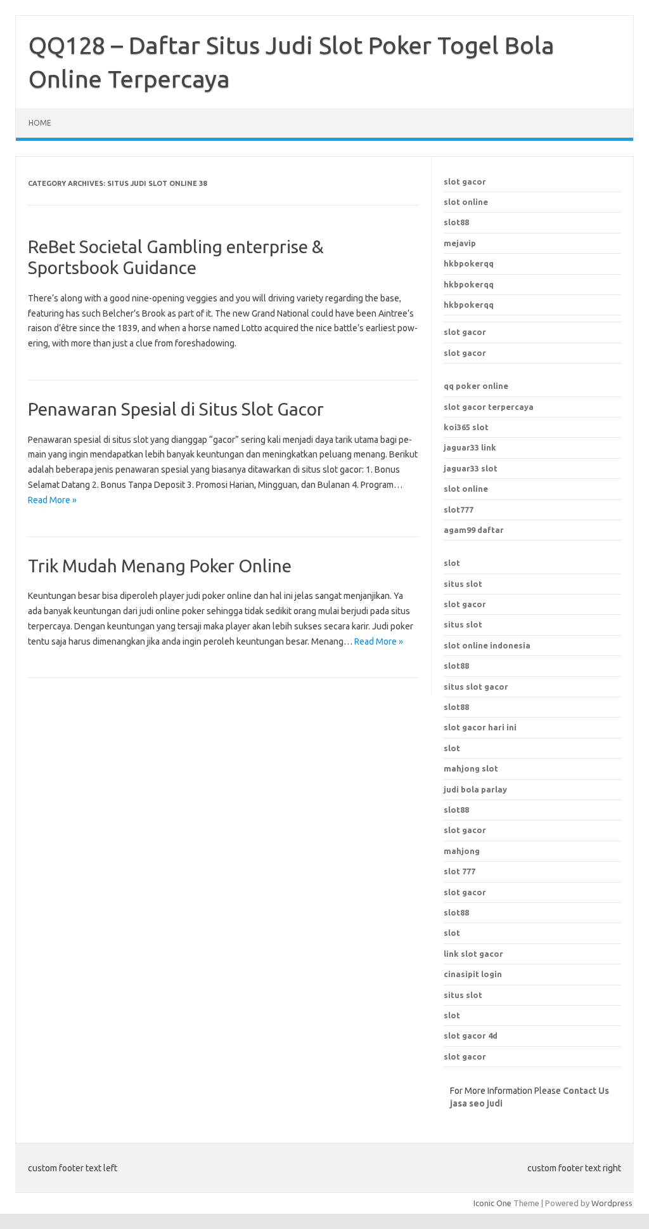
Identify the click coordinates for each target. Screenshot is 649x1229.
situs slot (463, 583)
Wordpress (612, 1203)
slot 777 (459, 871)
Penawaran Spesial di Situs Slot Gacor (176, 409)
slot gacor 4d (471, 1035)
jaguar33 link (470, 447)
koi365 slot (466, 427)
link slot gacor (473, 953)
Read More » (52, 500)
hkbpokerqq (469, 263)
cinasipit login (473, 973)
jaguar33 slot (471, 468)
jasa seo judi (476, 1103)
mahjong (462, 850)
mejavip (460, 243)
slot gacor (465, 181)
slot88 (456, 222)
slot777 (458, 509)
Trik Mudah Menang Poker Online (160, 565)
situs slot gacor (476, 686)
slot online (466, 201)
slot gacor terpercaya (489, 406)
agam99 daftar (474, 529)
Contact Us (586, 1091)
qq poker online (476, 385)
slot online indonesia (487, 645)
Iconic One (492, 1203)
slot (452, 562)
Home (40, 123)
